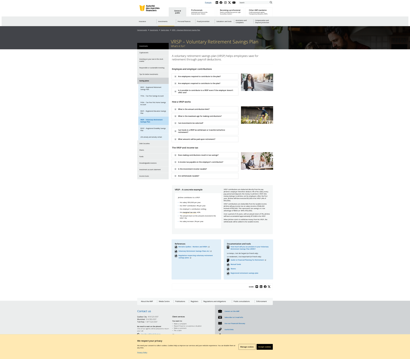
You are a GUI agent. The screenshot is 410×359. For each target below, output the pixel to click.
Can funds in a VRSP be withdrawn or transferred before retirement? (201, 131)
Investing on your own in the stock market (151, 60)
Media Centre (164, 301)
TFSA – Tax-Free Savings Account (152, 96)
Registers (194, 301)
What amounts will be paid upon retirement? (196, 139)
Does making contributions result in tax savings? (198, 155)
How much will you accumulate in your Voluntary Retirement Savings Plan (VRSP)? (250, 248)
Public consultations (242, 301)
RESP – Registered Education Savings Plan (153, 112)
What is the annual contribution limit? (194, 109)
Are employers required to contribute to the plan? (199, 83)
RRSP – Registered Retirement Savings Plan (150, 88)
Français (208, 2)
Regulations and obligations (214, 301)
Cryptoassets (143, 53)
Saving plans (165, 30)
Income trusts (144, 176)
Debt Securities (144, 143)
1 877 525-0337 (147, 322)
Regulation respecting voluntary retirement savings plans (196, 256)
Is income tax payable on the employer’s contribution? (200, 162)
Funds (141, 156)
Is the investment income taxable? (192, 169)
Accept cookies (264, 347)
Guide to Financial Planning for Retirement (248, 260)
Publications (180, 301)
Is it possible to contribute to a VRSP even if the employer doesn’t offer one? (205, 91)
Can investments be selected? (190, 123)
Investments (154, 30)
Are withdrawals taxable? (188, 176)
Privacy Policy (142, 352)
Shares (141, 150)
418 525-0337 (147, 317)
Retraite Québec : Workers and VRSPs (194, 247)
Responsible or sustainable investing (151, 68)
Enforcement (261, 301)
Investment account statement (150, 170)
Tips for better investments (148, 74)
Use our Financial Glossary (235, 323)
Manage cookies (247, 347)
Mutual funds (236, 264)
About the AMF (147, 301)
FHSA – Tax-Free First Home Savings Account (153, 103)
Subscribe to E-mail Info (234, 317)
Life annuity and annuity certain (151, 137)
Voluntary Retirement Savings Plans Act (195, 251)
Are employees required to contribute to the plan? (199, 76)
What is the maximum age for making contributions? (200, 116)
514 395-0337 (146, 319)
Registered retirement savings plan (244, 273)
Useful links (229, 329)
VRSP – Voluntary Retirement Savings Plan (186, 30)
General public (142, 30)
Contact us (144, 311)
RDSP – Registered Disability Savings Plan (153, 129)
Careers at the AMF (232, 311)
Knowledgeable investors (148, 163)
